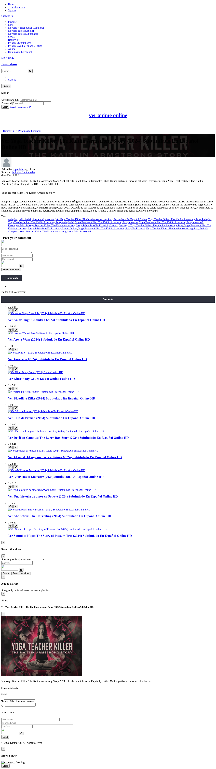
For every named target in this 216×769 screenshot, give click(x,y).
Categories (7, 15)
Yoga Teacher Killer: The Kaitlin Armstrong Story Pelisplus (179, 219)
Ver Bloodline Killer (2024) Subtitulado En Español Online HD (51, 398)
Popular (12, 21)
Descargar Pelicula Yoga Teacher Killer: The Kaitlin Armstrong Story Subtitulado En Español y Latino (62, 225)
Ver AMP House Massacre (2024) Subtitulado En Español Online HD (56, 476)
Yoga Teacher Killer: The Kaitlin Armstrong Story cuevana (106, 222)
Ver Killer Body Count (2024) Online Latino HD (41, 378)
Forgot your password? (20, 107)
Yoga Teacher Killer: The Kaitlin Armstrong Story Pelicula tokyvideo (56, 231)
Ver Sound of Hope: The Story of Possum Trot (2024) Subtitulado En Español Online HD (70, 535)
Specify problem (10, 559)
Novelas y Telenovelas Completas (26, 27)
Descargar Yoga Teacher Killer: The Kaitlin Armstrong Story (151, 225)
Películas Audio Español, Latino (25, 45)
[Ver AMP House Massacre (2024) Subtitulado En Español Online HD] (46, 470)
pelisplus (12, 219)
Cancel (6, 573)
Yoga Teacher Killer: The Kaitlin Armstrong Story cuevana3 (171, 222)
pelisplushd (25, 219)
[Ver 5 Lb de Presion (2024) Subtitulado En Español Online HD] (43, 411)
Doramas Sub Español (20, 52)
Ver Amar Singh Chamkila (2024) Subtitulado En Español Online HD (56, 320)
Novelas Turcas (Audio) (21, 30)
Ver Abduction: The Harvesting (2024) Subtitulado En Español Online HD (59, 516)
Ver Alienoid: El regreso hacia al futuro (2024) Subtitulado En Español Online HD (65, 457)
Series (11, 36)
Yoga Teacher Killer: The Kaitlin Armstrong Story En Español (111, 228)
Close (5, 766)
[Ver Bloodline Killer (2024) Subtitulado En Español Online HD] (43, 391)
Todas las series (16, 7)
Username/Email (10, 99)
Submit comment (11, 269)
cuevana (49, 219)
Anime (11, 48)
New (10, 24)
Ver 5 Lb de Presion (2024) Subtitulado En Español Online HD (51, 418)
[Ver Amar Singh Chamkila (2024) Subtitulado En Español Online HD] (46, 313)
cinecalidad (38, 219)
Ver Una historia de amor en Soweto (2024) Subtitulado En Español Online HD (63, 496)
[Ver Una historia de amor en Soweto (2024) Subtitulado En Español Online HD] (52, 489)
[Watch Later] (10, 310)
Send (5, 737)
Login (5, 107)
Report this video (21, 573)
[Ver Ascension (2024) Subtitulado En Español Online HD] (40, 352)
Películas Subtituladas (19, 42)
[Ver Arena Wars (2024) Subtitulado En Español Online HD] (41, 333)
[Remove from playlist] (15, 310)
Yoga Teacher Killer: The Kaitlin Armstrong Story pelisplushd (41, 222)
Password (6, 103)
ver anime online (108, 115)
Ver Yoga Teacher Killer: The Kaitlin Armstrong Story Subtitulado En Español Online (101, 219)
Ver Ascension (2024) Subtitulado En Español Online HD (47, 359)
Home (11, 4)
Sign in (12, 10)
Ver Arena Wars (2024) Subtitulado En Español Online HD (49, 339)
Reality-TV (14, 39)
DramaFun (9, 64)
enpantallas (18, 169)
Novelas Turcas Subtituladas (23, 33)
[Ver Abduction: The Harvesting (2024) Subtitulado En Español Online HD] (49, 509)
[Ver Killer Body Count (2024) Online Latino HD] (35, 372)
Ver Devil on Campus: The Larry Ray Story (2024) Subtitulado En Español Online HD (68, 437)
